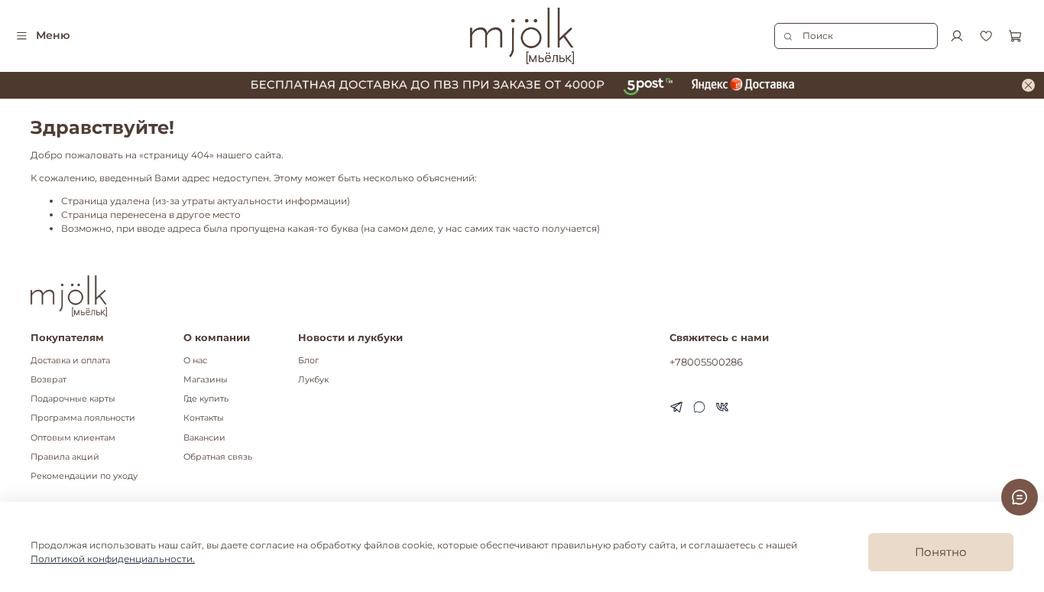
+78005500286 (706, 362)
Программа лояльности (83, 418)
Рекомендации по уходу (84, 476)
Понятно (941, 552)
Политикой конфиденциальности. (113, 558)
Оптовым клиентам (73, 438)
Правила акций (65, 457)
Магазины (205, 380)
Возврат (48, 380)
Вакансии (204, 438)
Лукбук (313, 380)
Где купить (206, 399)
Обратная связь (217, 457)
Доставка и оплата (70, 361)
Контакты (203, 418)
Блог (308, 361)
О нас (195, 361)
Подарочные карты (73, 399)
